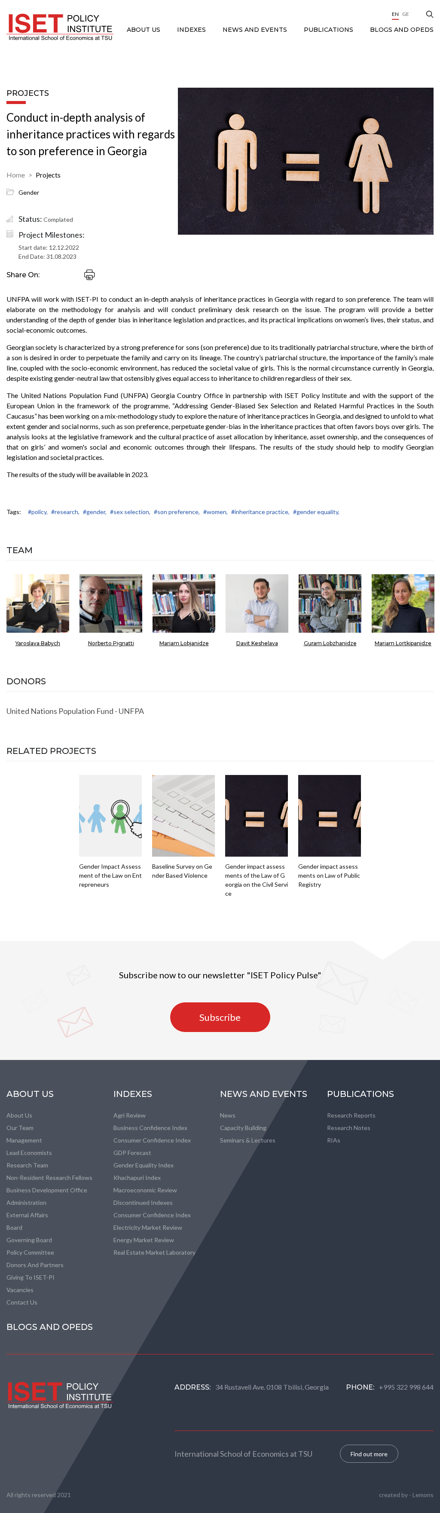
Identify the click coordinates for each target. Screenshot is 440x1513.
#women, (215, 511)
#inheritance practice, (260, 511)
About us (19, 1115)
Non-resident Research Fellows (49, 1177)
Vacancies (20, 1289)
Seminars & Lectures (247, 1140)
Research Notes (348, 1127)
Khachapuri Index (137, 1177)
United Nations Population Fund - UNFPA (75, 711)
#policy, (38, 511)
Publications (329, 30)
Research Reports (351, 1115)
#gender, (95, 511)
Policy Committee (30, 1252)
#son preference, (177, 511)
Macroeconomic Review (145, 1190)
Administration (26, 1202)
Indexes (192, 30)
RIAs (333, 1140)
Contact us (21, 1302)
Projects (48, 175)
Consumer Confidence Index (152, 1140)
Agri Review (129, 1115)
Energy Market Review (143, 1239)
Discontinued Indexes (143, 1202)
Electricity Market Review (147, 1227)
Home (15, 175)
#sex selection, (130, 511)
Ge (405, 14)
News (227, 1115)
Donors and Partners (35, 1264)
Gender (28, 192)
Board (14, 1227)
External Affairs (27, 1215)
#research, (65, 511)
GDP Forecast (132, 1152)
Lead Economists (29, 1152)
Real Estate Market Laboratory (154, 1252)
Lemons (423, 1494)
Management (24, 1140)
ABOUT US (144, 30)
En (395, 14)
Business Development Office (46, 1190)
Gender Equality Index (143, 1165)
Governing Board (29, 1239)
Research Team (27, 1165)
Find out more (369, 1454)
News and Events (256, 30)
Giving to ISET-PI (30, 1277)
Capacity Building (243, 1127)
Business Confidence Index (150, 1127)
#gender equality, (316, 511)
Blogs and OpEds (402, 30)
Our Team (20, 1127)
